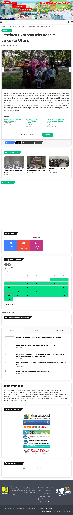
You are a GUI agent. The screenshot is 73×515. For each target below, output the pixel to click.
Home (4, 26)
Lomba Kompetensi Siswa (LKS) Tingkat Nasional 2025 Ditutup (38, 337)
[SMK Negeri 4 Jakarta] (36, 10)
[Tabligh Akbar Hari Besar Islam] (14, 162)
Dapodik (59, 511)
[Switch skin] (69, 21)
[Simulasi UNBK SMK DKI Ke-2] (59, 161)
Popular (35, 330)
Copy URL (48, 134)
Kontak (69, 511)
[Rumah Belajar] (36, 451)
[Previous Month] (6, 270)
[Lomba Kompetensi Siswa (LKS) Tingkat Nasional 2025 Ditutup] (9, 340)
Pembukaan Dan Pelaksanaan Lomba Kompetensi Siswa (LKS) (56, 121)
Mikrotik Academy (14, 463)
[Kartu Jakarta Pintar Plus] (36, 432)
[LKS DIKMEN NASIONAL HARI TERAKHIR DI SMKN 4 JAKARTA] (9, 348)
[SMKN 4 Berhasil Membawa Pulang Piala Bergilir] (9, 373)
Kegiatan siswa (23, 26)
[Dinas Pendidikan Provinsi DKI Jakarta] (36, 422)
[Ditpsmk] (36, 442)
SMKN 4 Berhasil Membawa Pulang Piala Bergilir (33, 371)
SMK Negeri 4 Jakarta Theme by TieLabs (40, 508)
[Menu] (1, 21)
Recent (12, 330)
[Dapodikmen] (36, 446)
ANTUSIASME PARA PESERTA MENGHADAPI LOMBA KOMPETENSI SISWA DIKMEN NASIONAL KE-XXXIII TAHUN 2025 (40, 355)
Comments (59, 330)
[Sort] (9, 264)
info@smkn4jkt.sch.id (44, 502)
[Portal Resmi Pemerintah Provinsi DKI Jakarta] (36, 417)
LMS (43, 511)
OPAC (53, 511)
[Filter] (6, 264)
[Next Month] (9, 270)
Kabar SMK (11, 26)
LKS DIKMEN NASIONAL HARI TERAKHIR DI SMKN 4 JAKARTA (35, 121)
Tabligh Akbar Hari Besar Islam (13, 171)
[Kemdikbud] (36, 437)
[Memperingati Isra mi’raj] (36, 162)
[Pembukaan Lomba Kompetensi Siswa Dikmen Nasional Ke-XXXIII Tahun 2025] (9, 365)
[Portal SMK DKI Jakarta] (36, 427)
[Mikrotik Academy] (36, 470)
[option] (36, 69)
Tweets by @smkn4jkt (7, 312)
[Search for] (72, 21)
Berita (16, 26)
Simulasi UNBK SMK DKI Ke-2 (58, 169)
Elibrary (48, 511)
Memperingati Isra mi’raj (36, 171)
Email (64, 511)
